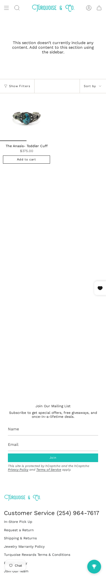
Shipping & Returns (20, 538)
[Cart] (99, 8)
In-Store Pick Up (18, 522)
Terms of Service (48, 469)
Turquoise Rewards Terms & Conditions (37, 555)
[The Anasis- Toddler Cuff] (26, 117)
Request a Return (19, 530)
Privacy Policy (18, 469)
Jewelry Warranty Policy (24, 546)
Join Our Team (16, 571)
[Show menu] (6, 8)
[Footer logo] (22, 497)
